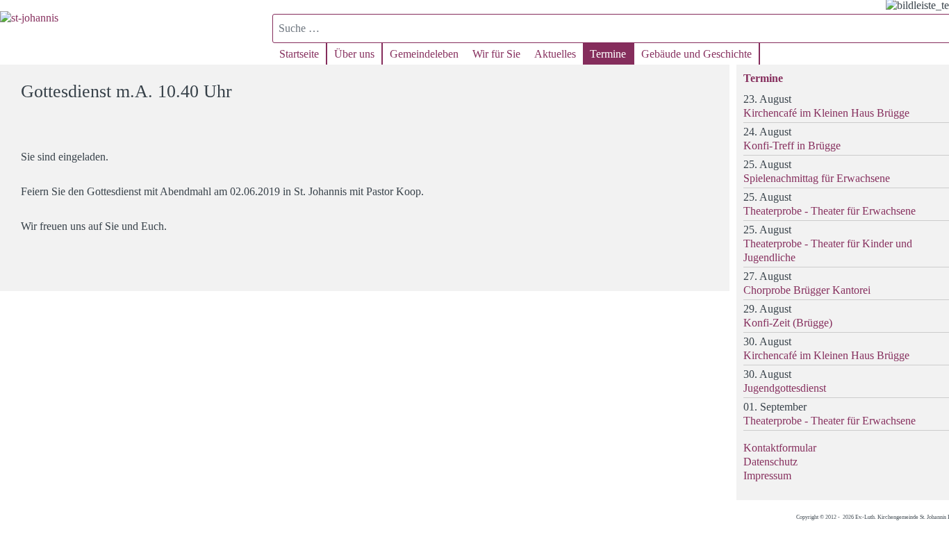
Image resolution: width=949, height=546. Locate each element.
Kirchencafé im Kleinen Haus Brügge (826, 113)
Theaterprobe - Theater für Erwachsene (829, 211)
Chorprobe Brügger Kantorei (806, 290)
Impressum (767, 475)
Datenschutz (770, 462)
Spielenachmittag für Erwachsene (816, 178)
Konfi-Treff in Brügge (792, 145)
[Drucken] (710, 85)
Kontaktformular (779, 448)
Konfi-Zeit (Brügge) (787, 323)
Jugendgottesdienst (784, 388)
